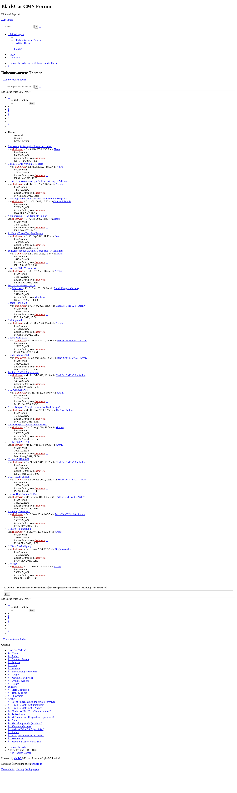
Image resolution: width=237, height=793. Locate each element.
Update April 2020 (17, 302)
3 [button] (8, 112)
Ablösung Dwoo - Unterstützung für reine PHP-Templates (37, 198)
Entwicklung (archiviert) (66, 288)
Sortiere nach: (41, 587)
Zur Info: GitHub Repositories (23, 372)
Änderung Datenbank (19, 511)
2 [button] (8, 109)
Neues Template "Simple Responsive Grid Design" (34, 407)
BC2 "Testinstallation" (19, 476)
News (57, 149)
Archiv (59, 184)
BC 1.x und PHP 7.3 (18, 442)
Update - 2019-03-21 (18, 459)
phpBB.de (36, 763)
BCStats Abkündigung (19, 528)
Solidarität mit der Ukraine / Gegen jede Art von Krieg (35, 250)
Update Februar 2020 (19, 355)
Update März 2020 (17, 337)
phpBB (18, 758)
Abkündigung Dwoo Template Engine (27, 216)
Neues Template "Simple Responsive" (27, 424)
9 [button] (8, 123)
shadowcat (17, 149)
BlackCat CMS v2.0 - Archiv (70, 305)
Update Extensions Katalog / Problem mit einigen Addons (37, 181)
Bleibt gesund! (15, 320)
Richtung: (86, 587)
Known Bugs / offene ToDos (22, 494)
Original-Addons (64, 410)
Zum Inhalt (7, 19)
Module (60, 427)
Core (56, 236)
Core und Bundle (62, 201)
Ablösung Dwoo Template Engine (25, 233)
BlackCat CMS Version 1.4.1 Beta (25, 163)
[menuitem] (27, 40)
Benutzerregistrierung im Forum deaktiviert (30, 146)
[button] (9, 97)
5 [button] (8, 118)
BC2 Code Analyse (18, 389)
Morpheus (17, 288)
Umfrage (12, 563)
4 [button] (8, 115)
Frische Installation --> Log (21, 285)
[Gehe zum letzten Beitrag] (47, 158)
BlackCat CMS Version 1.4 (22, 268)
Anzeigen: (9, 587)
